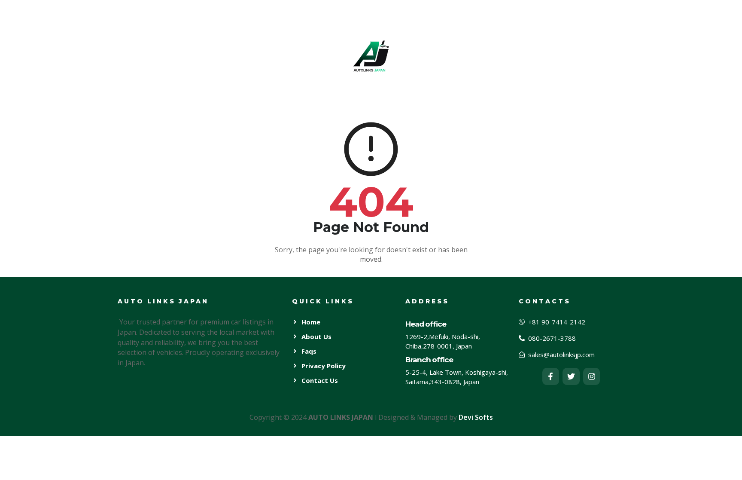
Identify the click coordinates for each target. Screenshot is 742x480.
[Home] (371, 56)
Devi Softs (476, 417)
